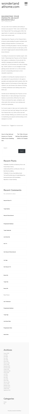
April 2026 (6, 359)
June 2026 (6, 356)
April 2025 (6, 379)
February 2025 (7, 382)
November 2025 (7, 367)
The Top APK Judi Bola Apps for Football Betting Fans (14, 175)
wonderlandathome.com (10, 5)
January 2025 (6, 383)
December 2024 (7, 385)
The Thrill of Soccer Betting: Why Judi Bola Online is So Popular (22, 136)
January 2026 (6, 364)
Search (5, 148)
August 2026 (6, 353)
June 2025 (6, 375)
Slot (8, 125)
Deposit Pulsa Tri (7, 200)
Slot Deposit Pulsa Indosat (10, 252)
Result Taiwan (7, 295)
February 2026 (7, 363)
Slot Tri (5, 243)
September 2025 (7, 371)
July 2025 (6, 374)
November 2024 (7, 387)
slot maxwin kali (18, 125)
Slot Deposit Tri (7, 266)
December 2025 (7, 366)
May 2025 (6, 377)
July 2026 (6, 355)
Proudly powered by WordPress (14, 410)
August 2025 (6, 372)
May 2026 (6, 358)
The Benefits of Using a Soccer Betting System (13, 173)
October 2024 (6, 388)
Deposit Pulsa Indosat (9, 215)
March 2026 (6, 361)
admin (10, 21)
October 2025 (6, 369)
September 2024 (7, 390)
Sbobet (5, 402)
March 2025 (6, 380)
